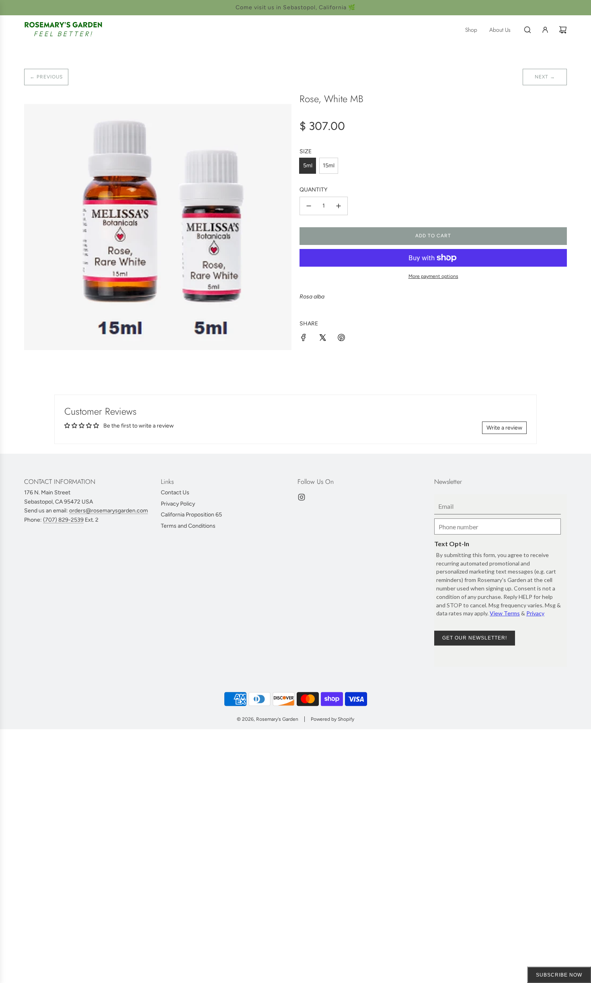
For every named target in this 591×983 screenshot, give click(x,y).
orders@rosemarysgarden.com (108, 510)
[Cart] (563, 30)
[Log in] (545, 30)
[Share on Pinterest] (341, 339)
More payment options (433, 276)
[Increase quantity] (338, 206)
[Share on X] (322, 339)
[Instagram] (301, 497)
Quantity (313, 189)
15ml (328, 165)
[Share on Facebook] (303, 339)
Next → (545, 77)
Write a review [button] (504, 427)
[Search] (527, 30)
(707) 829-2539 (63, 519)
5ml (307, 165)
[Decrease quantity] (309, 206)
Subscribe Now (559, 975)
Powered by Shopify (332, 719)
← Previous (46, 77)
